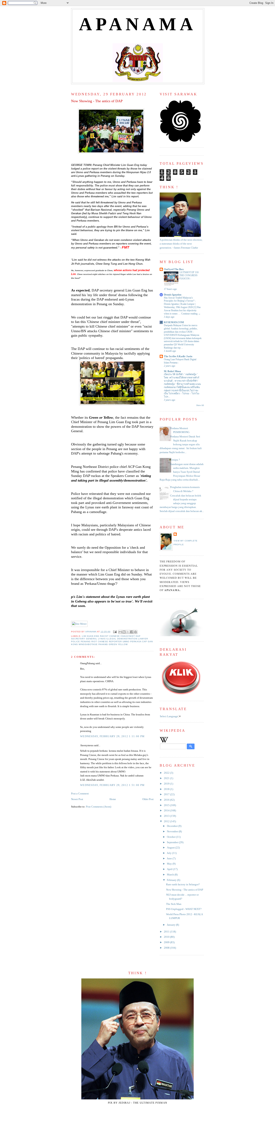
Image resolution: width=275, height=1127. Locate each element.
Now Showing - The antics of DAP (184, 889)
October (171, 837)
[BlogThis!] (124, 632)
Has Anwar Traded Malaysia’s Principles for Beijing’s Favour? (179, 299)
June (170, 858)
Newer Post (77, 799)
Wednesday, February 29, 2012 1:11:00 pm (112, 736)
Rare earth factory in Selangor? (183, 884)
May (170, 863)
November (173, 831)
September (173, 842)
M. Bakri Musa (172, 371)
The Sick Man (173, 904)
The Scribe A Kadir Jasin (178, 356)
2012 (167, 821)
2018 (167, 789)
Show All (200, 405)
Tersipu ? (175, 459)
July (169, 853)
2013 (167, 816)
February (172, 880)
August (171, 847)
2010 (167, 937)
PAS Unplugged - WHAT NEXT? (184, 909)
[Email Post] (114, 632)
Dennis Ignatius (172, 294)
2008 (167, 947)
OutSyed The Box (174, 269)
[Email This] (120, 632)
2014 (167, 810)
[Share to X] (128, 632)
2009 (167, 942)
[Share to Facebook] (132, 632)
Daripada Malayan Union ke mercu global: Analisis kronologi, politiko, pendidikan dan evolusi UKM (180, 328)
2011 (167, 931)
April (170, 869)
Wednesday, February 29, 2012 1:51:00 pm (112, 785)
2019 (167, 783)
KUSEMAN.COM (174, 322)
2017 (167, 794)
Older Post (148, 799)
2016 (167, 799)
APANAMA (138, 24)
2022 (167, 772)
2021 (167, 778)
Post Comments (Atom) (98, 806)
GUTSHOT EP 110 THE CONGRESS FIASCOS (188, 275)
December (172, 826)
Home (113, 799)
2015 (167, 805)
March (171, 874)
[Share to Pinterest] (135, 632)
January (171, 924)
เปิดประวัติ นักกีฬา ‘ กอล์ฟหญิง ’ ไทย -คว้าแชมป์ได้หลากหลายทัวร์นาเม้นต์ (181, 377)
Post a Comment (80, 793)
